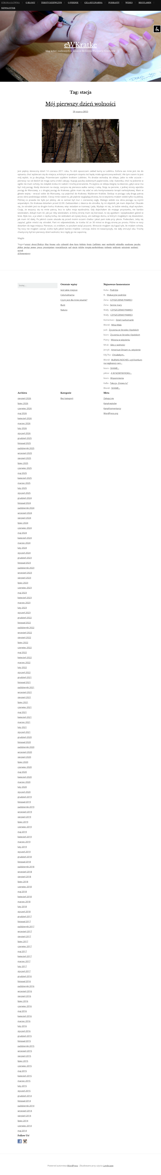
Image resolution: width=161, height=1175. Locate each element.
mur (104, 244)
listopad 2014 (24, 1100)
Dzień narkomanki (125, 319)
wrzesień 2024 (25, 513)
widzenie (117, 247)
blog (47, 244)
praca (39, 247)
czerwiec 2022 (25, 647)
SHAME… (114, 368)
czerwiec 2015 (25, 1065)
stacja (74, 247)
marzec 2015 (24, 1080)
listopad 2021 (24, 682)
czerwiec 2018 (25, 886)
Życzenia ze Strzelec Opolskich (124, 329)
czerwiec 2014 (25, 1125)
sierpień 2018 (24, 876)
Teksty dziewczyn (51, 3)
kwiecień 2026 (25, 418)
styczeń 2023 (24, 612)
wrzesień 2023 (25, 572)
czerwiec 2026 (25, 408)
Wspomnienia (117, 378)
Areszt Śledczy (37, 244)
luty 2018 (22, 906)
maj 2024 (22, 532)
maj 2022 (22, 652)
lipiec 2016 (23, 1001)
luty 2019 (22, 846)
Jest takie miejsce (69, 290)
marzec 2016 (24, 1021)
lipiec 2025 (23, 463)
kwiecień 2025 (25, 478)
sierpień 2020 (24, 757)
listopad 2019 (24, 801)
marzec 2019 (24, 841)
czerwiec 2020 (25, 767)
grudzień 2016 (25, 976)
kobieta (82, 244)
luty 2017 (22, 966)
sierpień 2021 (24, 697)
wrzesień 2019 (25, 811)
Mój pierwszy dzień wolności (80, 104)
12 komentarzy (24, 253)
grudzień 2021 (25, 677)
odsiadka (120, 244)
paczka (137, 244)
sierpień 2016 (24, 996)
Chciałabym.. (118, 354)
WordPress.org (111, 413)
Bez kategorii (67, 398)
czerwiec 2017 (25, 946)
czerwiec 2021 (25, 707)
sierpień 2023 (24, 577)
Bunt (63, 304)
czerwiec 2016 (25, 1006)
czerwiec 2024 (25, 528)
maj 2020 (22, 772)
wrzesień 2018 (25, 871)
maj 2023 (22, 592)
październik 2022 (26, 627)
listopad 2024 (24, 503)
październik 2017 (26, 926)
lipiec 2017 (23, 941)
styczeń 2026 (24, 433)
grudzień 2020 (25, 737)
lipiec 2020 (23, 762)
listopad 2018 (24, 861)
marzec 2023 (24, 602)
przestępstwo (48, 247)
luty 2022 (22, 667)
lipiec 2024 (23, 522)
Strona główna (10, 3)
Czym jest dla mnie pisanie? (74, 299)
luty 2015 (22, 1085)
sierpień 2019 (24, 816)
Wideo (129, 3)
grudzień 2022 (25, 617)
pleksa (20, 247)
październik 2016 (26, 986)
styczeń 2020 (24, 792)
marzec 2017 (24, 961)
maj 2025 (22, 473)
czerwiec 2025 (25, 468)
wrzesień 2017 (25, 931)
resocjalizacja (61, 247)
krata (89, 244)
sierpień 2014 (24, 1115)
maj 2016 (22, 1011)
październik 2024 (26, 508)
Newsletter (8, 8)
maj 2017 (22, 951)
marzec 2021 (24, 722)
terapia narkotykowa (94, 247)
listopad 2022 (24, 622)
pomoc (33, 247)
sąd (69, 247)
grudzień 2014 (25, 1095)
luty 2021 (22, 727)
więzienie (126, 247)
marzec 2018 (24, 901)
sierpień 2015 (24, 1056)
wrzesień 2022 (25, 632)
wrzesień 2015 (25, 1051)
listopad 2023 (24, 562)
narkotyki (111, 244)
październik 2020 (26, 747)
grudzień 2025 (25, 438)
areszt (27, 244)
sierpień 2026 (24, 398)
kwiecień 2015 (25, 1075)
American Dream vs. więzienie (126, 349)
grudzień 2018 (25, 856)
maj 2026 (22, 413)
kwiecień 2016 (25, 1016)
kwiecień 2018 (25, 896)
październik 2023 (26, 567)
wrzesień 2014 (25, 1110)
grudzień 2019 (25, 796)
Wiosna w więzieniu (120, 339)
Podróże (114, 290)
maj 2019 (22, 831)
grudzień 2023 (25, 557)
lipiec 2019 (23, 821)
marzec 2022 (24, 662)
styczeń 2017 (24, 971)
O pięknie (73, 3)
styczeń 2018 (24, 911)
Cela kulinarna (93, 3)
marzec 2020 (24, 782)
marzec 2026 (24, 423)
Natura (64, 309)
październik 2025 (26, 448)
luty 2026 (22, 428)
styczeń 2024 (24, 552)
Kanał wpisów (110, 403)
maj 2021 (22, 712)
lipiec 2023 (23, 582)
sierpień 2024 (24, 517)
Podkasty (113, 3)
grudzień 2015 (25, 1036)
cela (58, 244)
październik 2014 (26, 1105)
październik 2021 (26, 687)
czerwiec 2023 (25, 587)
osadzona (129, 244)
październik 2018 (26, 866)
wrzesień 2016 (25, 991)
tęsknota (108, 247)
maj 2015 (22, 1071)
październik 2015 (26, 1046)
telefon (81, 247)
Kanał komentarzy (112, 408)
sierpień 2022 (24, 637)
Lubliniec (97, 244)
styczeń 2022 (24, 672)
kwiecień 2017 (25, 956)
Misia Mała (116, 324)
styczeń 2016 (24, 1031)
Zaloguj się (109, 398)
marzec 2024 (24, 542)
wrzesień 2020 (25, 752)
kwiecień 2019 (25, 836)
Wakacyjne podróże (116, 294)
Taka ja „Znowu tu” (119, 383)
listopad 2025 (24, 443)
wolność (134, 247)
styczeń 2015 (24, 1090)
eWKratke (80, 45)
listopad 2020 (24, 742)
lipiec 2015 (23, 1061)
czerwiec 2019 (25, 826)
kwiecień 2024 (25, 537)
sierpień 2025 (24, 458)
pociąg (27, 247)
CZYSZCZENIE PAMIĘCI (121, 299)
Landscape (108, 1165)
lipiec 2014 (23, 1120)
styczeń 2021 (24, 732)
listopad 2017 (24, 921)
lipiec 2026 (23, 403)
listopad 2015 (24, 1041)
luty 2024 (22, 547)
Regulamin (145, 3)
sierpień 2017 (24, 936)
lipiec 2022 (23, 642)
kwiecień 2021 (25, 717)
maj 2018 (22, 891)
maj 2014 (22, 1130)
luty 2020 (22, 787)
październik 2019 (26, 807)
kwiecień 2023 (25, 597)
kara (76, 244)
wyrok (20, 250)
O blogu (30, 3)
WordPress (72, 1165)
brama (52, 244)
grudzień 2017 (25, 916)
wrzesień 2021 (25, 692)
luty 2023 (22, 607)
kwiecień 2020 (25, 777)
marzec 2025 (24, 483)
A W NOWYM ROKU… (121, 373)
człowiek (65, 244)
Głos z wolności (117, 344)
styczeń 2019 (24, 851)
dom (71, 244)
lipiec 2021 (23, 702)
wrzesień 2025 (25, 453)
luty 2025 (22, 488)
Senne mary (116, 304)
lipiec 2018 (23, 881)
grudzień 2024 (25, 498)
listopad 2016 (24, 981)
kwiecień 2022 (25, 657)
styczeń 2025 (24, 493)
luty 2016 (22, 1026)
